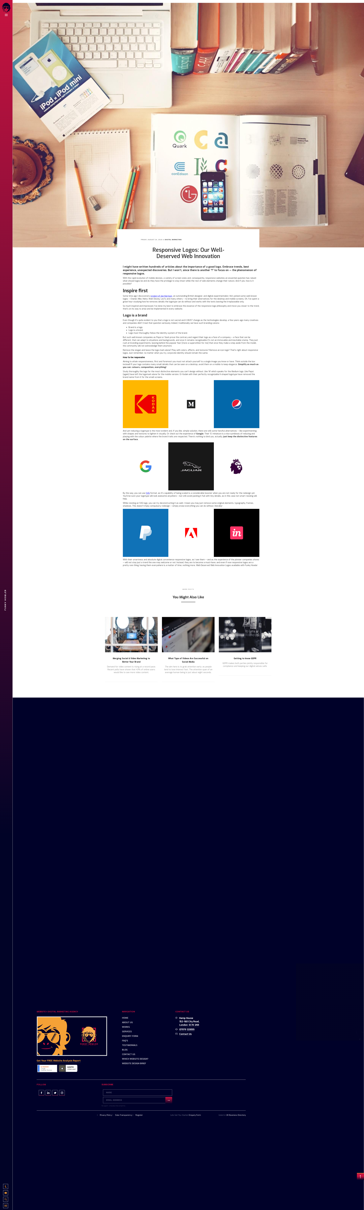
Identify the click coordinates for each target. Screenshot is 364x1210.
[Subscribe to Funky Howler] (5, 1205)
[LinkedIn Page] (48, 1093)
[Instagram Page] (62, 1093)
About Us (127, 1022)
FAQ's (125, 1040)
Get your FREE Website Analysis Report (59, 1060)
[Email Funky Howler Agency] (5, 1192)
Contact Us (128, 1054)
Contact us (185, 1034)
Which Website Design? (135, 1058)
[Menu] (6, 15)
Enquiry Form (130, 1036)
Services (127, 1031)
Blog (125, 1049)
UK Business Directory (236, 1115)
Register (139, 1115)
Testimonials (129, 1045)
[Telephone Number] (5, 1186)
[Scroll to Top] (360, 1176)
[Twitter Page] (55, 1093)
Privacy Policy (106, 1115)
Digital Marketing (173, 239)
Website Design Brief (134, 1063)
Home (125, 1017)
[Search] (5, 1199)
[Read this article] (131, 634)
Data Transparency (123, 1115)
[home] (6, 8)
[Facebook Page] (41, 1093)
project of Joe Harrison (161, 296)
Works (126, 1027)
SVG (148, 493)
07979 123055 (187, 1029)
